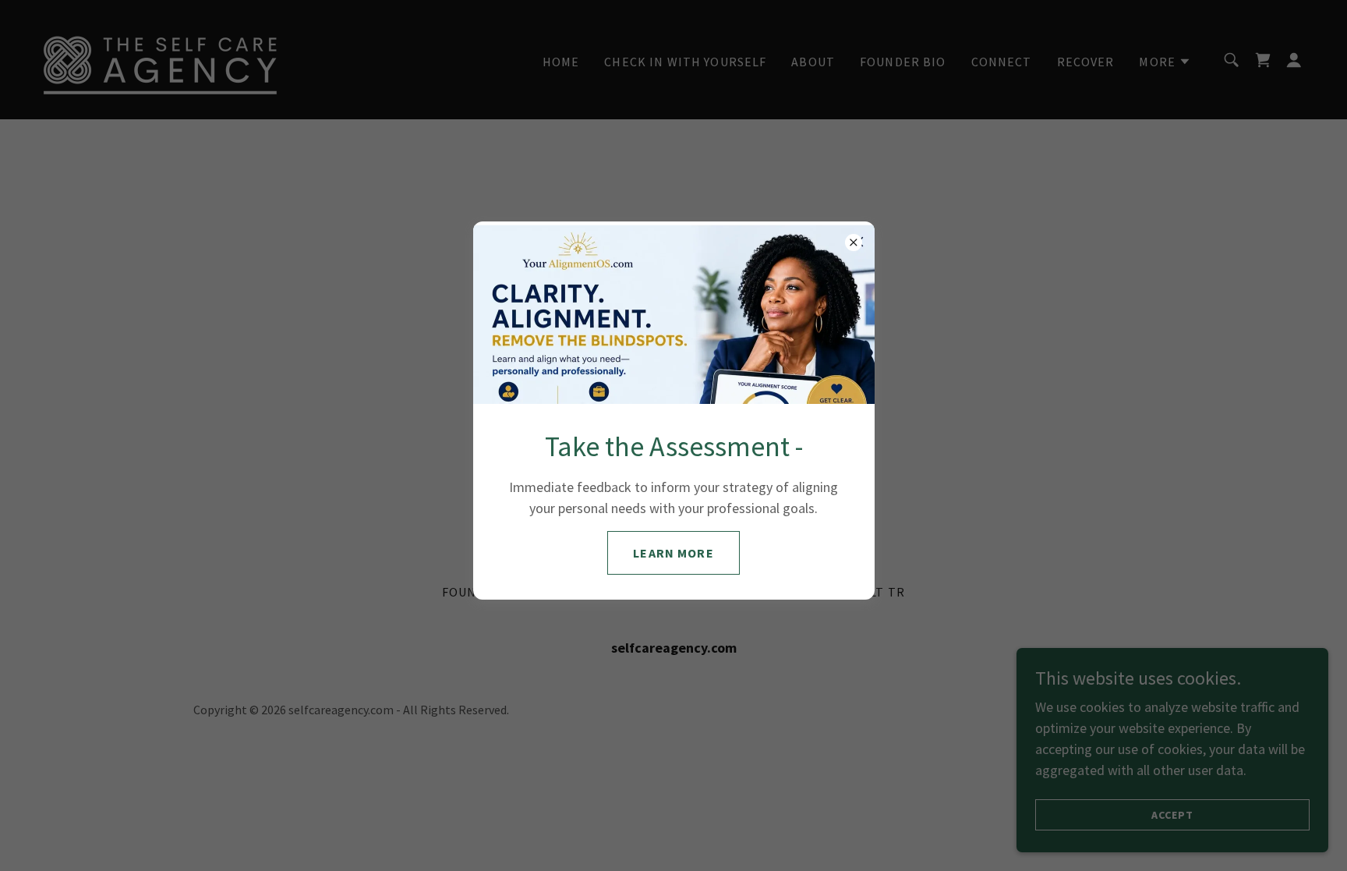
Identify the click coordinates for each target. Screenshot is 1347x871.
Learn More (673, 553)
